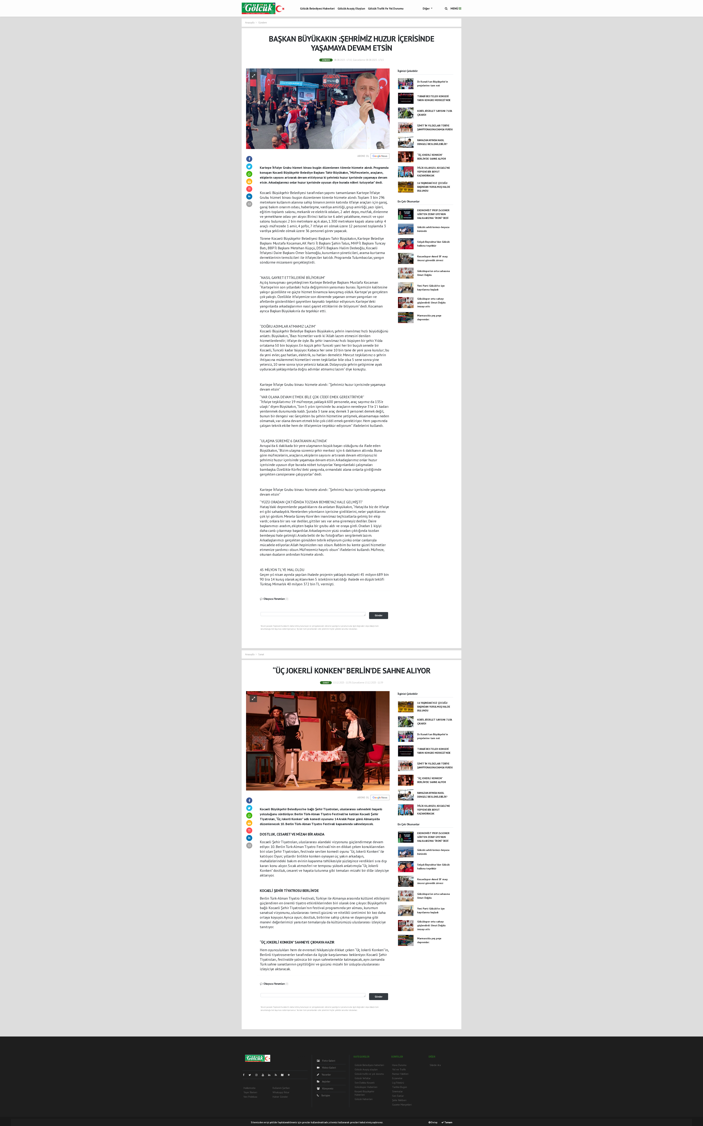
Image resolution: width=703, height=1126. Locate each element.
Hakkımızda (249, 1088)
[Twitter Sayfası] (251, 1075)
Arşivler (325, 1081)
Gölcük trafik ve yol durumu (385, 8)
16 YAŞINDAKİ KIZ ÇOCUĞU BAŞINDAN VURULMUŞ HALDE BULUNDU (433, 186)
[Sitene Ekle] (290, 1075)
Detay (434, 1122)
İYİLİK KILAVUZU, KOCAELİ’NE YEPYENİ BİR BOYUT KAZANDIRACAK (433, 171)
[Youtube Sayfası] (264, 1075)
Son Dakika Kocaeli (365, 1082)
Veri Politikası (250, 1096)
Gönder (378, 615)
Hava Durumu (399, 1065)
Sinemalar (397, 1091)
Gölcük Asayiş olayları (351, 8)
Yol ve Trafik (399, 1069)
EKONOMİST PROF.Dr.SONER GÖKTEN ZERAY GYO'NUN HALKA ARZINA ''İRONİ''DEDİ (433, 214)
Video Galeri (328, 1067)
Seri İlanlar (398, 1095)
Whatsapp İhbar (281, 1092)
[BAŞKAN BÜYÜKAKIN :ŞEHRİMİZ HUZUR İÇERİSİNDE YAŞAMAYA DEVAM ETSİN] (318, 108)
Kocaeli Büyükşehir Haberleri (364, 1093)
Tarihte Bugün (399, 1087)
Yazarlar (326, 1074)
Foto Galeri (328, 1060)
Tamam (448, 1122)
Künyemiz (327, 1088)
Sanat (261, 654)
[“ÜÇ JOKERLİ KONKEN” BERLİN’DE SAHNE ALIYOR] (318, 740)
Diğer (426, 8)
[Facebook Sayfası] (245, 1075)
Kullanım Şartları (281, 1088)
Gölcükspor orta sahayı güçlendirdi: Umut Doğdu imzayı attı (431, 302)
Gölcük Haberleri (364, 1099)
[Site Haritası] (284, 1075)
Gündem (262, 22)
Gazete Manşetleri (402, 1104)
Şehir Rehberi (399, 1100)
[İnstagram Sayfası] (258, 1075)
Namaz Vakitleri (400, 1073)
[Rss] (277, 1075)
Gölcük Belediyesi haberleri (317, 8)
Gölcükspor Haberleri (366, 1087)
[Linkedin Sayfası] (270, 1075)
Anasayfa (250, 22)
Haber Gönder (280, 1096)
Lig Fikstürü (398, 1082)
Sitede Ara (435, 1065)
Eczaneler (397, 1078)
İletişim (325, 1095)
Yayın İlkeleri (250, 1092)
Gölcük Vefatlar (363, 1078)
